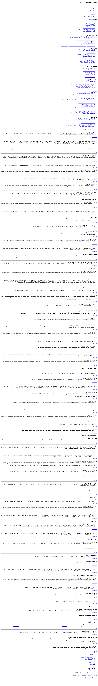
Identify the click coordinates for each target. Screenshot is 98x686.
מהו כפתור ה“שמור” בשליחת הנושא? (87, 61)
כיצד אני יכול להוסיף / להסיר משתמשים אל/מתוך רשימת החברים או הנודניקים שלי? (78, 99)
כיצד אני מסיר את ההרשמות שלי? (88, 114)
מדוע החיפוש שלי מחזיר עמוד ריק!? (88, 105)
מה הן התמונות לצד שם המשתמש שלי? (87, 42)
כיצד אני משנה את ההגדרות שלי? (88, 36)
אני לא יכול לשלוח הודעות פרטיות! (88, 92)
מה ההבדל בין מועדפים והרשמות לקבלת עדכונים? (85, 111)
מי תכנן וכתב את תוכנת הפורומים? (88, 123)
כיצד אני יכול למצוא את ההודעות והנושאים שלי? (85, 107)
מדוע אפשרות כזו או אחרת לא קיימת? (87, 124)
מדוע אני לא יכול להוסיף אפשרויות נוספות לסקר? (85, 54)
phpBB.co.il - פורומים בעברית (87, 675)
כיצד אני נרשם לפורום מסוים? (89, 113)
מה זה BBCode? (91, 67)
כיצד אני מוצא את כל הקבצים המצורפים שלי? (85, 119)
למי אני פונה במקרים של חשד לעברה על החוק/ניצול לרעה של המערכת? (80, 125)
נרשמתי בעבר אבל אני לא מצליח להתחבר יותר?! (85, 29)
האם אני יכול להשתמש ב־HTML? (88, 68)
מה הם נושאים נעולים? (90, 75)
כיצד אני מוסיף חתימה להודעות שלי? (87, 51)
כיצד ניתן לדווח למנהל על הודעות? (88, 60)
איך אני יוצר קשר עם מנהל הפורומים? (87, 126)
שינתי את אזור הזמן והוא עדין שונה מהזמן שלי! (85, 40)
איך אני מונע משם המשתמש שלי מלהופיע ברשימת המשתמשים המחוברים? (79, 37)
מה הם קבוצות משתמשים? (89, 82)
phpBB (83, 234)
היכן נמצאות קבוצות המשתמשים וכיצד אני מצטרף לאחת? (83, 84)
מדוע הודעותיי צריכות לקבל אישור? (87, 62)
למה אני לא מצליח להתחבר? (89, 28)
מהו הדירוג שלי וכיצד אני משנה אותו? (87, 44)
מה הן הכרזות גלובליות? (90, 72)
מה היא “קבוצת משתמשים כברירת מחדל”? (86, 87)
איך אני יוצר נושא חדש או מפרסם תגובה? (86, 49)
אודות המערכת (16, 626)
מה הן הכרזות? (92, 73)
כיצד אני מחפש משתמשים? (89, 106)
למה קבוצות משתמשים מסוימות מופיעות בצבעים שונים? (83, 86)
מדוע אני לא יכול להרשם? (89, 25)
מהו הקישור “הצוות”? (90, 89)
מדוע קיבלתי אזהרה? (90, 59)
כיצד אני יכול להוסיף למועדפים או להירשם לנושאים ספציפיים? (82, 112)
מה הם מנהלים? (91, 81)
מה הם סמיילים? (91, 69)
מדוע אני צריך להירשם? (90, 23)
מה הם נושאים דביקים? (90, 74)
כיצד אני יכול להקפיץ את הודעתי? (88, 63)
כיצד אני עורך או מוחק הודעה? (88, 50)
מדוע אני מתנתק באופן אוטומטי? (88, 31)
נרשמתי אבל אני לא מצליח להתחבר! (87, 26)
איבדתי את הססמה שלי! (90, 30)
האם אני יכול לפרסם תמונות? (89, 71)
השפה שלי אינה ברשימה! (90, 41)
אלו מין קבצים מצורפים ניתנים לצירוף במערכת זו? (85, 118)
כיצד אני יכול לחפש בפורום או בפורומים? (86, 103)
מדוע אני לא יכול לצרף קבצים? (88, 57)
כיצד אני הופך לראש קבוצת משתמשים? (87, 85)
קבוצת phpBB (65, 626)
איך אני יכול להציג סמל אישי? (89, 43)
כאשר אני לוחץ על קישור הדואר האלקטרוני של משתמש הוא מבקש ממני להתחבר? (78, 46)
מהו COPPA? (92, 24)
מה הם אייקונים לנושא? (90, 77)
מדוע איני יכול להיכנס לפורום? (89, 56)
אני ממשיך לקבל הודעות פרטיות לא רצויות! (86, 93)
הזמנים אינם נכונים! (91, 38)
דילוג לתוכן (95, 8)
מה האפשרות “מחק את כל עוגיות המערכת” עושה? (84, 32)
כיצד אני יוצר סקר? (91, 53)
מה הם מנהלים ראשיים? (90, 80)
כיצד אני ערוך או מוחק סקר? (89, 55)
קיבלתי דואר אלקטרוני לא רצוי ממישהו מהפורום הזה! (84, 94)
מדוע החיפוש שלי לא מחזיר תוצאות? (87, 104)
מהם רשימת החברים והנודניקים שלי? (87, 98)
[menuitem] (92, 12)
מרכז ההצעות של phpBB (46, 632)
